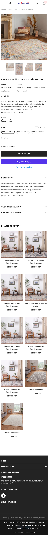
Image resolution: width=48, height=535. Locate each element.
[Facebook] (3, 495)
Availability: (5, 91)
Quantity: (4, 138)
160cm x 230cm (23, 132)
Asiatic (19, 85)
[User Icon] (37, 3)
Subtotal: (4, 147)
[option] (24, 37)
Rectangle (6, 121)
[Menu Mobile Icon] (2, 3)
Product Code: (6, 88)
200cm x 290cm (38, 132)
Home (3, 10)
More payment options (24, 167)
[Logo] (24, 3)
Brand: (3, 85)
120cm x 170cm (8, 132)
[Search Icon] (10, 3)
